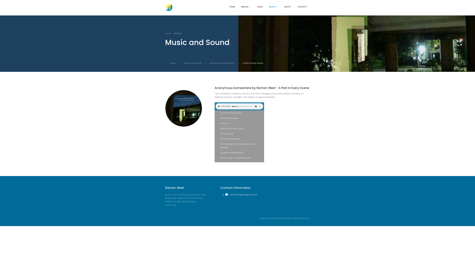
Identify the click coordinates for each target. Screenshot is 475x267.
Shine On (224, 123)
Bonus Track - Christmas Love (235, 157)
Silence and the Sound (231, 128)
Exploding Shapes (229, 118)
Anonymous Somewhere (222, 63)
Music (272, 7)
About (287, 7)
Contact (302, 7)
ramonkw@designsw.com (243, 194)
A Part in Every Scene (230, 112)
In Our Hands (226, 133)
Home (232, 7)
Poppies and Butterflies (232, 152)
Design (244, 7)
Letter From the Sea (230, 138)
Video (260, 7)
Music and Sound (193, 63)
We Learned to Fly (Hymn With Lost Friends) (237, 146)
